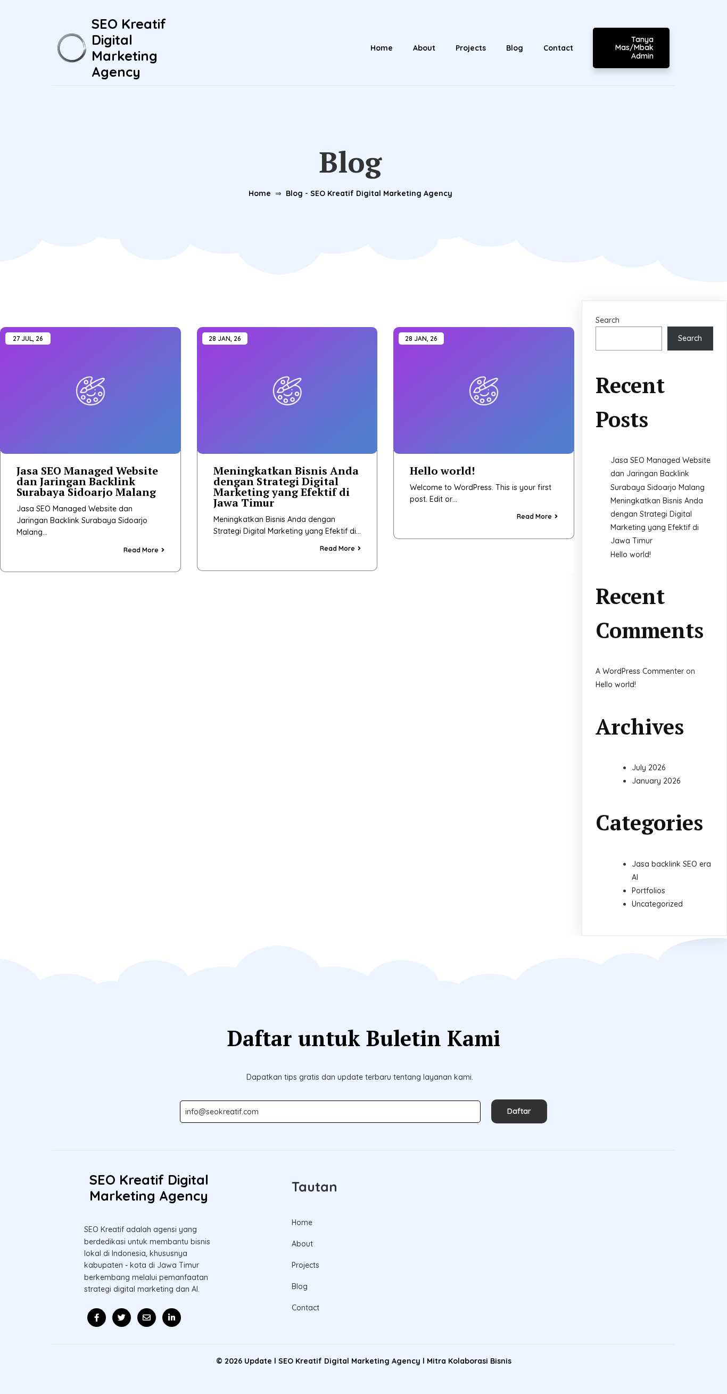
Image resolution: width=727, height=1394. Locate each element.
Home (260, 193)
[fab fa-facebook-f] (96, 1317)
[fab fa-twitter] (121, 1317)
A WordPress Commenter (640, 671)
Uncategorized (657, 904)
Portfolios (648, 890)
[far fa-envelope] (146, 1317)
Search (607, 320)
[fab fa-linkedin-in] (171, 1317)
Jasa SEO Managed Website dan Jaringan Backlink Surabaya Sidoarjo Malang (660, 473)
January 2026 (656, 781)
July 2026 (648, 767)
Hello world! (630, 554)
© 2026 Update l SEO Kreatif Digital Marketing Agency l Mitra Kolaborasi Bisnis (363, 1361)
